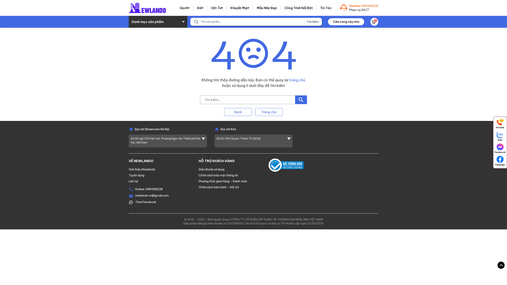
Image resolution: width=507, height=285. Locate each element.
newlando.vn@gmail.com (152, 195)
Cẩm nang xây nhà (346, 22)
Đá (199, 8)
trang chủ (297, 80)
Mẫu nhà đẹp (267, 8)
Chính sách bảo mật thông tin (218, 175)
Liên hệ (133, 181)
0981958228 (369, 6)
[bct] (286, 165)
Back (238, 112)
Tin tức (325, 8)
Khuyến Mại (239, 8)
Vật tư (216, 8)
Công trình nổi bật (298, 8)
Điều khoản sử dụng (211, 169)
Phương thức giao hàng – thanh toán (223, 181)
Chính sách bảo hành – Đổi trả (219, 187)
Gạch (184, 8)
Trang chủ (268, 112)
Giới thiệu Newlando (142, 169)
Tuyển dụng (136, 175)
